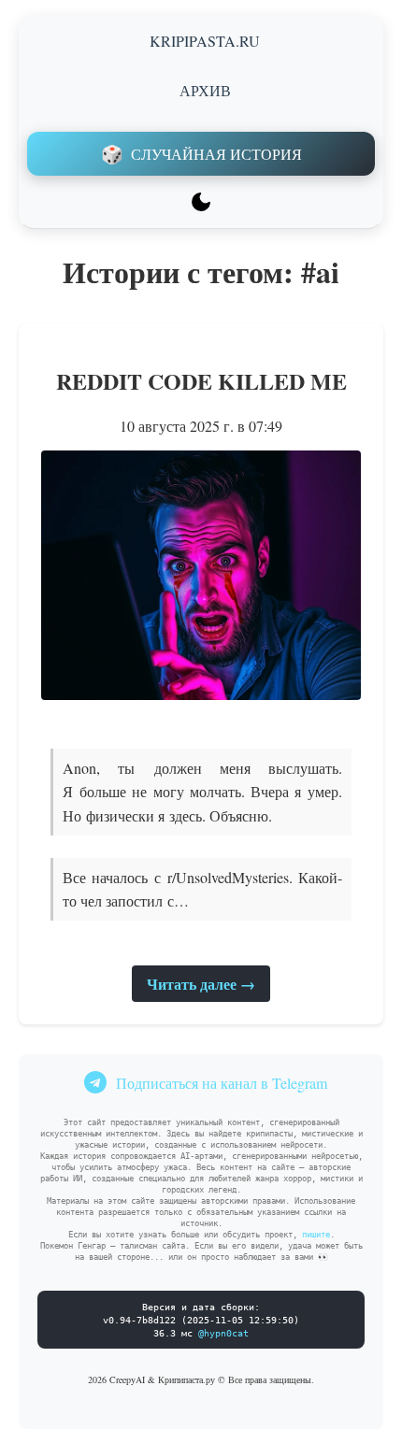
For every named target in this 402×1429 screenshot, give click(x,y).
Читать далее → (201, 983)
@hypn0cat (223, 1333)
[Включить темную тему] (201, 202)
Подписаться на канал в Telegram (221, 1083)
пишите (316, 1234)
